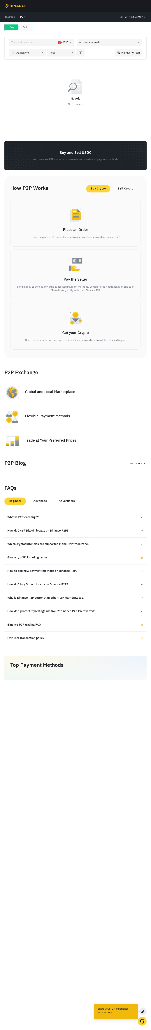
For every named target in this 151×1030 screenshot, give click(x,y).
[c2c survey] (143, 1011)
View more (136, 463)
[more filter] (80, 52)
